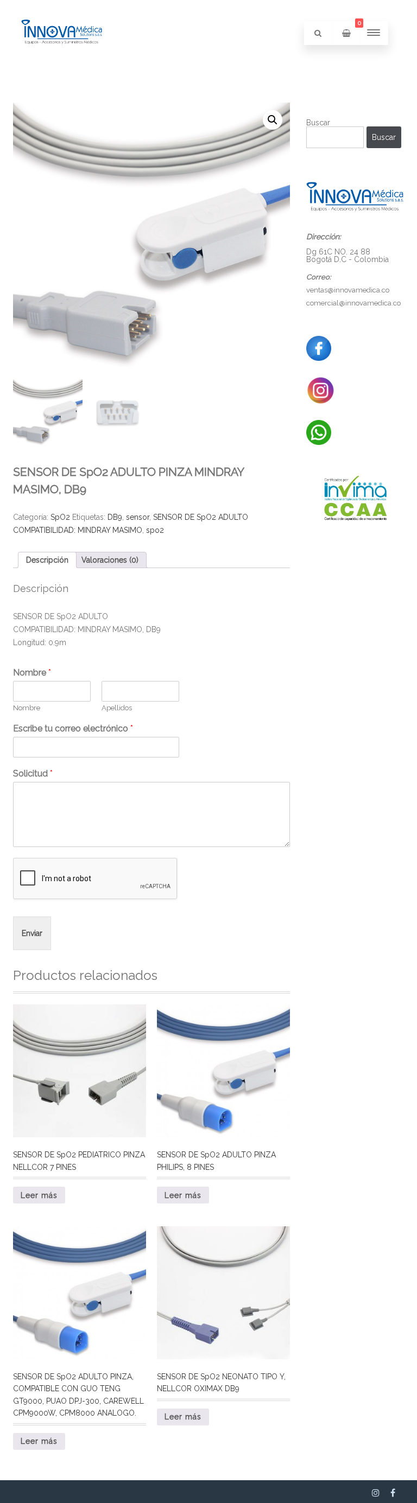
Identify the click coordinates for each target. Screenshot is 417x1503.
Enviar (32, 933)
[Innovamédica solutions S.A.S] (62, 63)
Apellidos (117, 708)
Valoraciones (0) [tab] (109, 560)
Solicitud (33, 773)
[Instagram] (376, 1492)
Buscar (318, 122)
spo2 (155, 530)
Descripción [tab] (47, 560)
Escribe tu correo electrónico (73, 728)
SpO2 (60, 517)
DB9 (115, 517)
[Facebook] (393, 1492)
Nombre (32, 672)
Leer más (39, 1195)
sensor (137, 517)
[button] (272, 120)
